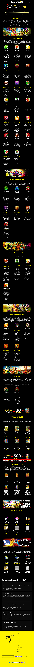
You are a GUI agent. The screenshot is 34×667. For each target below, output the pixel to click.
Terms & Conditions (20, 643)
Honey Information (20, 635)
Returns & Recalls (19, 647)
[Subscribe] (13, 656)
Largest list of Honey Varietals (21, 637)
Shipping (18, 649)
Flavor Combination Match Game (22, 641)
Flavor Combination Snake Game (22, 639)
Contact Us (18, 651)
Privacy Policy (19, 645)
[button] (2, 2)
